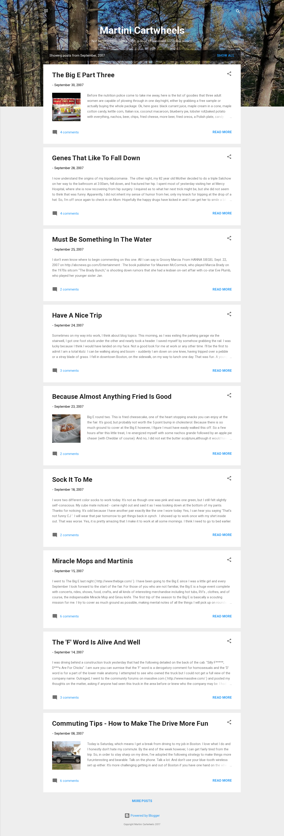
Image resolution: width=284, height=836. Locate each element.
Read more (222, 132)
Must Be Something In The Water (102, 239)
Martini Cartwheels (142, 30)
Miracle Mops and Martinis (92, 561)
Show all (226, 55)
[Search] (238, 12)
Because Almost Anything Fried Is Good (112, 396)
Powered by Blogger (145, 816)
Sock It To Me (72, 479)
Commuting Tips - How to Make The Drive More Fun (130, 723)
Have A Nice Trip (77, 315)
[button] (229, 74)
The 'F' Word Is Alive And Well (96, 642)
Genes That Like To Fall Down (96, 158)
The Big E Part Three (83, 75)
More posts (142, 801)
